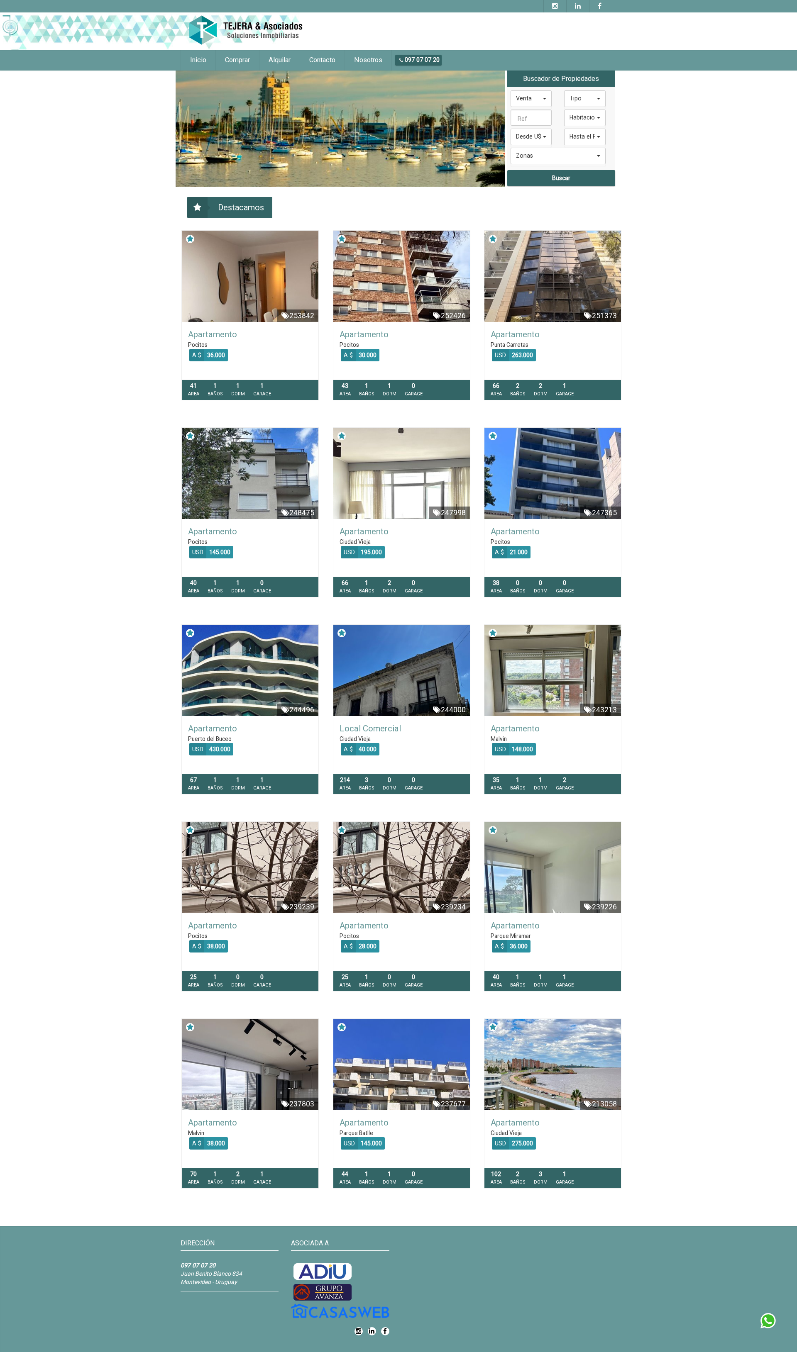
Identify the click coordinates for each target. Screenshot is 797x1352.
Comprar (237, 60)
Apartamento (212, 334)
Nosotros (368, 60)
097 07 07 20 (421, 59)
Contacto (322, 60)
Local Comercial (370, 728)
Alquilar (280, 60)
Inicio (198, 60)
